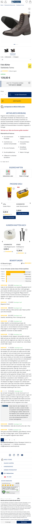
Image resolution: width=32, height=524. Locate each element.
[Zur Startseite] (16, 2)
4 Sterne (3, 274)
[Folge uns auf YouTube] (22, 455)
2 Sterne (3, 278)
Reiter (2, 5)
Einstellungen (8, 522)
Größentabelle (8, 57)
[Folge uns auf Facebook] (14, 455)
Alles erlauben (24, 522)
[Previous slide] (2, 51)
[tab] (14, 44)
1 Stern (3, 281)
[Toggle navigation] (2, 2)
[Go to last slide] (2, 203)
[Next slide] (30, 51)
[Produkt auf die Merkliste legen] (29, 8)
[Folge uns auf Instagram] (9, 455)
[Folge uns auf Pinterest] (18, 455)
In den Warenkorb (9, 217)
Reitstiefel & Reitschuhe (10, 5)
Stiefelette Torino (20, 5)
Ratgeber (16, 57)
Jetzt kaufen (17, 101)
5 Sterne (3, 271)
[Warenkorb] (30, 2)
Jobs (7, 473)
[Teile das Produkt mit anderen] (29, 12)
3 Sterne (3, 276)
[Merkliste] (26, 2)
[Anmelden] (5, 2)
